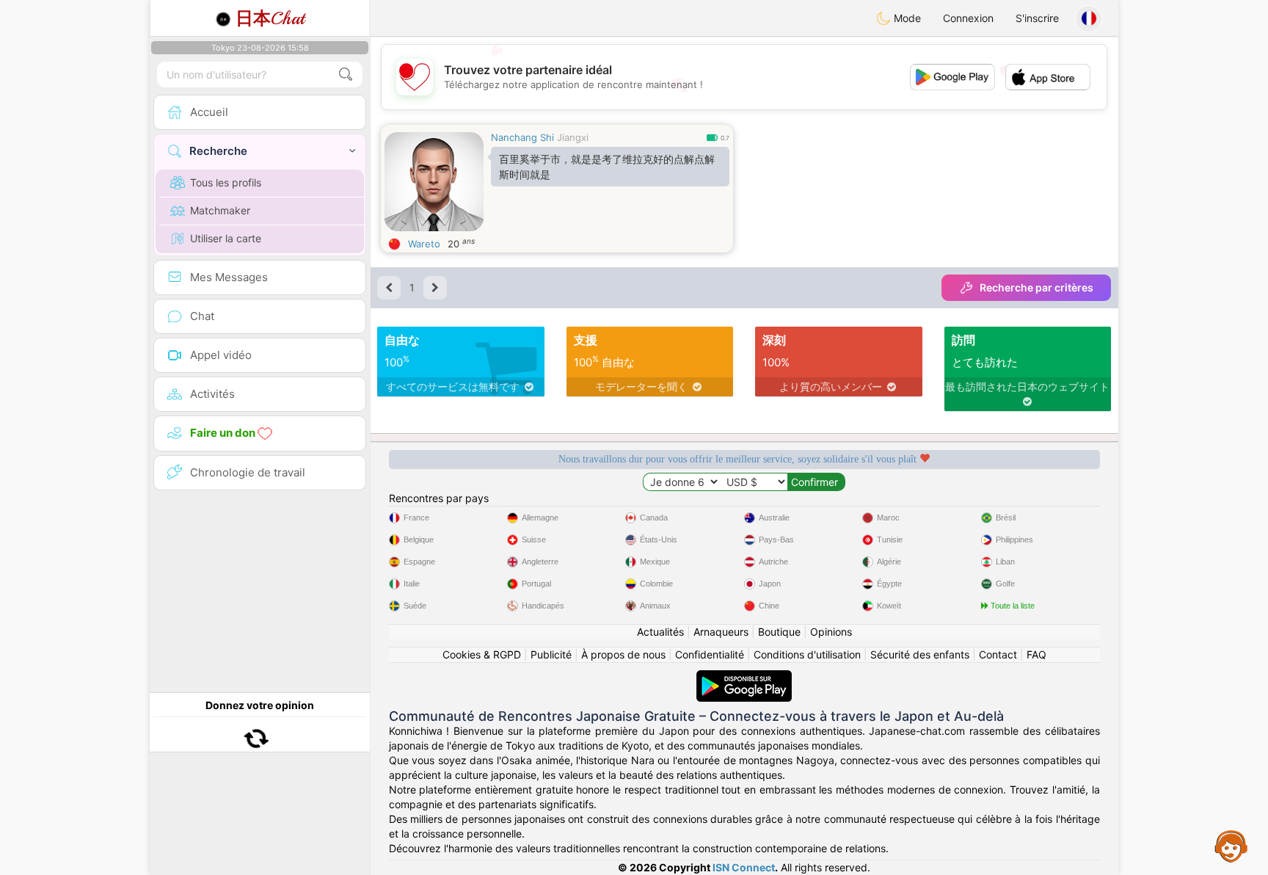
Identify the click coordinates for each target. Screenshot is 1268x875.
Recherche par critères (1036, 287)
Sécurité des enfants (919, 654)
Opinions (831, 631)
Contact (998, 654)
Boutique (779, 631)
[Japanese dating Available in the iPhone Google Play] (744, 677)
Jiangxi (573, 137)
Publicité (551, 654)
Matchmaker (220, 210)
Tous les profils (225, 182)
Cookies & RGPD (481, 654)
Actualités (660, 631)
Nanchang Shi (522, 137)
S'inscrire (1037, 18)
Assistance (1231, 845)
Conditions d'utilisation (807, 654)
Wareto (424, 244)
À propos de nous (623, 654)
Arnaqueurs (720, 631)
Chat (270, 18)
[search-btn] (345, 74)
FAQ (1036, 654)
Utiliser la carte (225, 238)
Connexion (968, 18)
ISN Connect (744, 867)
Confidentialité (709, 654)
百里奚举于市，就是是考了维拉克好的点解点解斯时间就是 (607, 167)
